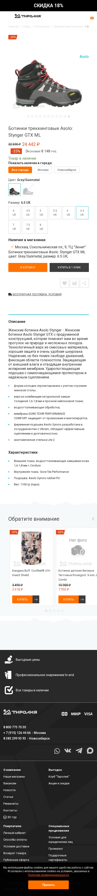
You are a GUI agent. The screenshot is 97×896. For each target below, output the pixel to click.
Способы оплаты (15, 839)
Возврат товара (14, 853)
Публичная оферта (16, 860)
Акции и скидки (58, 783)
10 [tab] (65, 116)
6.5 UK (82, 212)
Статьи (8, 797)
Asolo (84, 56)
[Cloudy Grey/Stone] (28, 189)
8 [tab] (56, 116)
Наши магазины (14, 776)
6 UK (68, 212)
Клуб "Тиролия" (58, 776)
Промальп (55, 848)
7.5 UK (28, 227)
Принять (48, 885)
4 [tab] (40, 116)
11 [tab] (69, 116)
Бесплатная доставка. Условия (37, 294)
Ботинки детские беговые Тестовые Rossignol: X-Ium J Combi (77, 575)
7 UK (14, 227)
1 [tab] (28, 116)
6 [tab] (48, 116)
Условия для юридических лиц (60, 840)
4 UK (14, 212)
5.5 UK (55, 212)
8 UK (41, 227)
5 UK (41, 212)
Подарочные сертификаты (57, 858)
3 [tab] (36, 116)
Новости (9, 790)
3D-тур (12, 817)
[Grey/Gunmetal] (14, 189)
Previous (93, 518)
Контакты (10, 810)
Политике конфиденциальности (48, 875)
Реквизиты (10, 803)
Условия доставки (16, 846)
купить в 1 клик (69, 267)
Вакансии (9, 783)
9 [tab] (61, 116)
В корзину (27, 267)
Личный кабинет (14, 833)
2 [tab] (32, 116)
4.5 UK (28, 212)
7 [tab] (52, 116)
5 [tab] (44, 116)
